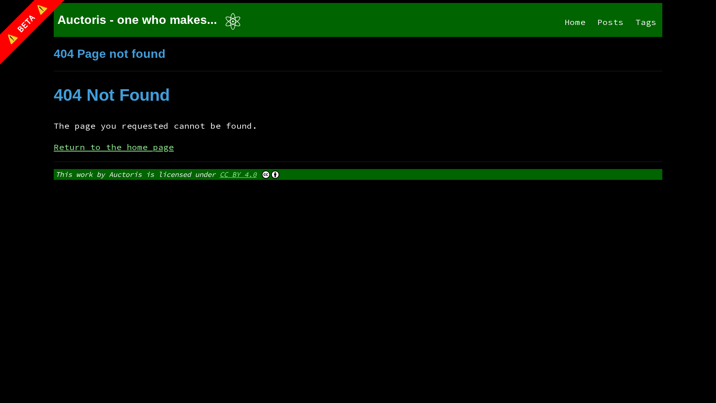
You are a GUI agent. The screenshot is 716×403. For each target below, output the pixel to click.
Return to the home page (114, 147)
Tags (645, 22)
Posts (610, 22)
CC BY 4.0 (238, 174)
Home (575, 22)
